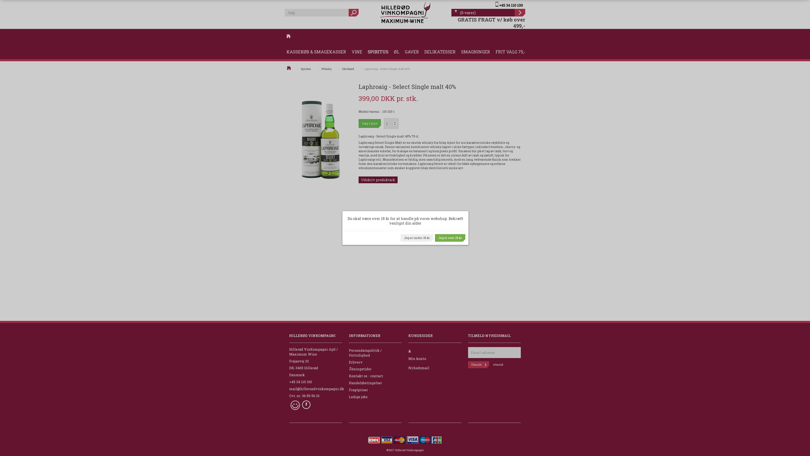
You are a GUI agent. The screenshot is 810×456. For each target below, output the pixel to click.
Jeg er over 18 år (450, 238)
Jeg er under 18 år (417, 238)
